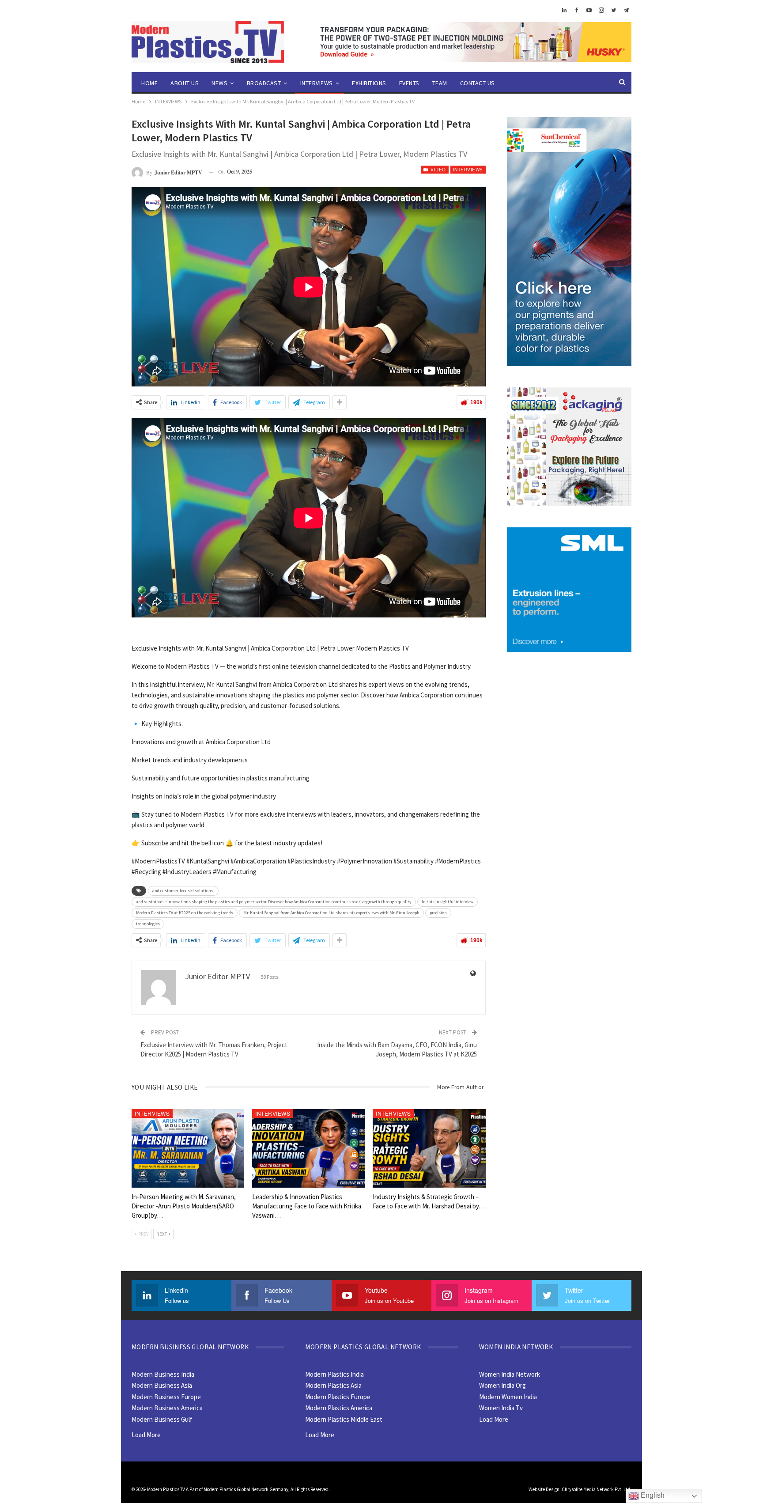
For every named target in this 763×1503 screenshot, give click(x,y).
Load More (146, 1435)
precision (438, 913)
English (652, 1495)
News (219, 83)
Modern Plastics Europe (337, 1397)
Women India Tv (501, 1408)
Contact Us (477, 83)
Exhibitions (369, 83)
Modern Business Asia (162, 1385)
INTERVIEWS (316, 83)
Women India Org (502, 1385)
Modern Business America (167, 1408)
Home (149, 83)
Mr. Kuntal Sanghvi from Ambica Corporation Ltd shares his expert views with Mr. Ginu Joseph (331, 913)
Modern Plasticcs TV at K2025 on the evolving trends (184, 913)
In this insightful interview (447, 902)
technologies (148, 924)
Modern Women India (508, 1397)
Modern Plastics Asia (333, 1385)
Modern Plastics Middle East (343, 1419)
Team (439, 83)
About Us (184, 83)
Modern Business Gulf (162, 1419)
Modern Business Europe (166, 1397)
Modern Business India (163, 1374)
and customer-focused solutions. (183, 890)
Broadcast (264, 83)
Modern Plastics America (338, 1408)
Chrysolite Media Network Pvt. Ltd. (596, 1489)
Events (409, 83)
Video (437, 170)
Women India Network (509, 1374)
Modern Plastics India (334, 1374)
